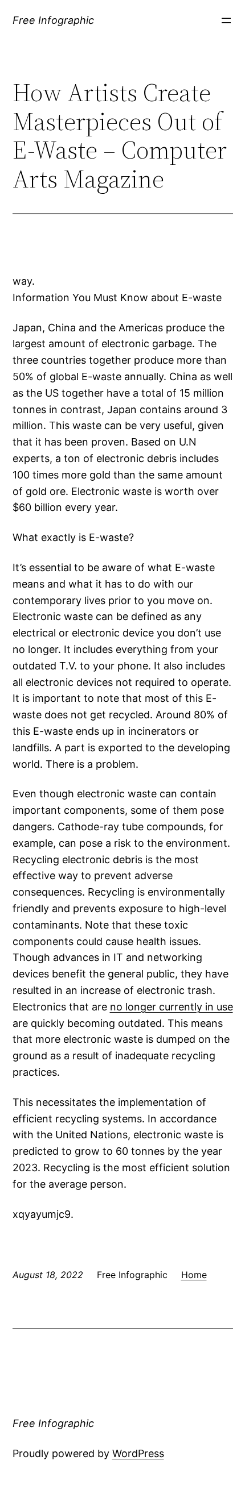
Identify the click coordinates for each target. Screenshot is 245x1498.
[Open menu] (226, 20)
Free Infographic (53, 20)
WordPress (138, 1453)
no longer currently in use (171, 1007)
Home (194, 1274)
